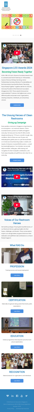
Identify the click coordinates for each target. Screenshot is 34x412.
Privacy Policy (10, 408)
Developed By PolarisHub (22, 408)
